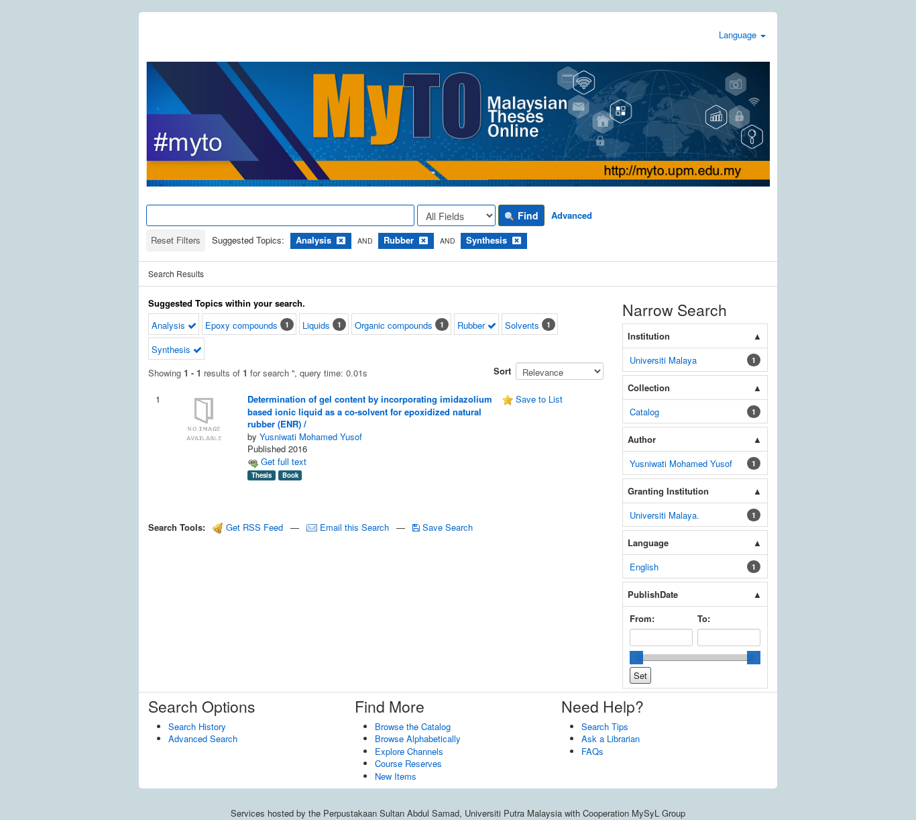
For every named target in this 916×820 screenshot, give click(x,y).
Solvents (522, 325)
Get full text (282, 461)
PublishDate (653, 594)
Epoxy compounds (241, 325)
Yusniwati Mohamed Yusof (311, 436)
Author (642, 439)
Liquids (316, 325)
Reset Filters (176, 240)
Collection (649, 387)
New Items (395, 776)
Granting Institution (668, 490)
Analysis (170, 325)
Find (526, 215)
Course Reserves (408, 763)
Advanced (571, 215)
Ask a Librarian (610, 738)
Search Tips (604, 726)
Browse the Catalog (413, 726)
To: (703, 618)
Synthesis (172, 349)
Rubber (472, 325)
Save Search (446, 527)
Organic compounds (394, 325)
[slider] (636, 657)
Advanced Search (202, 738)
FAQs (592, 751)
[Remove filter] (341, 240)
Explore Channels (409, 751)
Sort (502, 370)
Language (739, 34)
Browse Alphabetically (418, 738)
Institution (649, 335)
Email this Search (354, 527)
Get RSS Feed (253, 527)
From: (642, 618)
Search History (197, 726)
